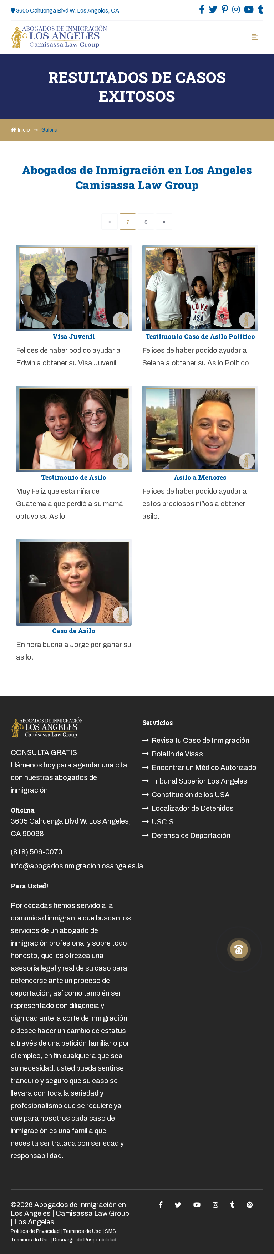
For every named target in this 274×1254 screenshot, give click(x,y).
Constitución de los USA (191, 795)
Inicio (24, 130)
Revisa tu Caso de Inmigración (200, 740)
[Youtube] (249, 11)
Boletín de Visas (177, 754)
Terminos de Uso (82, 1231)
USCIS (163, 822)
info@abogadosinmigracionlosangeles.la (77, 866)
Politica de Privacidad (35, 1231)
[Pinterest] (225, 11)
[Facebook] (201, 11)
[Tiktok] (260, 11)
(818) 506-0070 (36, 852)
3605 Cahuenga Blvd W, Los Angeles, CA (67, 11)
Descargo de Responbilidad (84, 1240)
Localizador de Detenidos (193, 808)
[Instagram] (236, 11)
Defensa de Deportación (191, 835)
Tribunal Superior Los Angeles (199, 781)
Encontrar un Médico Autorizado (204, 767)
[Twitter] (213, 11)
